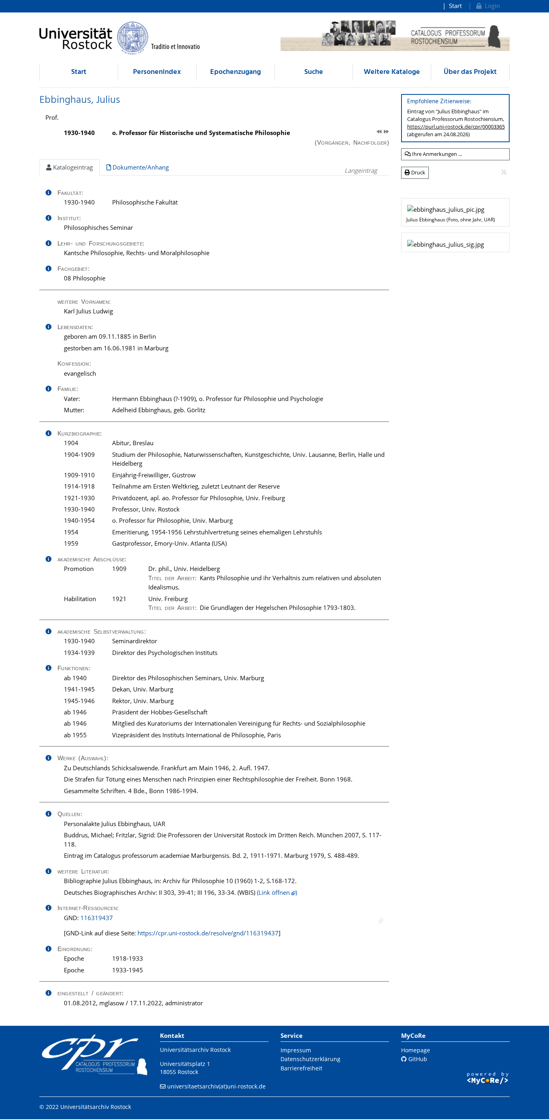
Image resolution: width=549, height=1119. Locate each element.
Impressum (296, 1050)
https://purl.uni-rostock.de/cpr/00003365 (456, 126)
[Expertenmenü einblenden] (504, 172)
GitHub (417, 1059)
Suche (313, 72)
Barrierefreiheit (301, 1068)
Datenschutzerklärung (310, 1059)
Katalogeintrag (72, 167)
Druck (417, 172)
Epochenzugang (235, 72)
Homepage (415, 1050)
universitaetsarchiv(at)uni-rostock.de (216, 1086)
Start (455, 6)
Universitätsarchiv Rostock (195, 1050)
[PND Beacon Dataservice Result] (381, 920)
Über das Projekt (470, 72)
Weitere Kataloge (392, 72)
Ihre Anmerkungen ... (436, 154)
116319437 (96, 918)
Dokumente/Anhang (140, 167)
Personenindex (157, 72)
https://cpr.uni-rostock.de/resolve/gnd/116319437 (208, 933)
